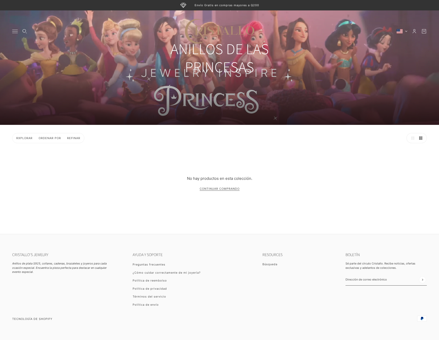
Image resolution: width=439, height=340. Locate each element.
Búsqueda (269, 264)
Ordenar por (50, 138)
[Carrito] (424, 31)
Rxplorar (24, 138)
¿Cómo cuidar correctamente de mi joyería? (167, 272)
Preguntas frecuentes (149, 264)
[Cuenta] (414, 31)
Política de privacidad (150, 288)
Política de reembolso (150, 280)
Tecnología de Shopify (32, 319)
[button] (411, 138)
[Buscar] (24, 31)
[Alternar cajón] (15, 31)
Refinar (73, 138)
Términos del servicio (149, 296)
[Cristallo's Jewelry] (219, 31)
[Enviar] (422, 279)
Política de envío (146, 304)
